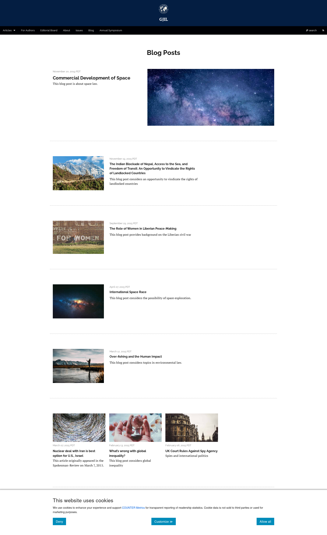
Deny (61, 521)
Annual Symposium (111, 30)
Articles (7, 30)
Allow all (267, 521)
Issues (79, 30)
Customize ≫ (165, 521)
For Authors (28, 30)
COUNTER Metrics (133, 507)
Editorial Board (48, 30)
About (66, 30)
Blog (91, 30)
